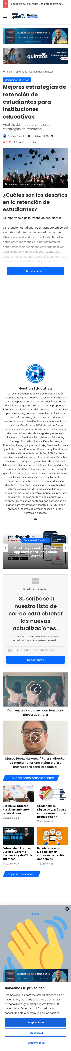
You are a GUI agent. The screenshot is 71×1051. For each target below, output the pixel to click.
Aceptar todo (35, 1022)
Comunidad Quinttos (41, 71)
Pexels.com (36, 184)
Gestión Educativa (17, 136)
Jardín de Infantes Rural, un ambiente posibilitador (16, 809)
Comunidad (20, 71)
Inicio (8, 71)
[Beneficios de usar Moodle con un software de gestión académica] (52, 836)
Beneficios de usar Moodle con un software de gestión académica (51, 853)
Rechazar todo (36, 1042)
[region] (35, 1016)
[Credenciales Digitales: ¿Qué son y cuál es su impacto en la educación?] (52, 793)
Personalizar (35, 1032)
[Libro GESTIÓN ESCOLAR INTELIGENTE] (35, 35)
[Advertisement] (35, 321)
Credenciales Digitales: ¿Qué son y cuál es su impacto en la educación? (52, 811)
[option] (35, 548)
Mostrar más (34, 271)
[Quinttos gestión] (35, 55)
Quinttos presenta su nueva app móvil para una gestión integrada (35, 552)
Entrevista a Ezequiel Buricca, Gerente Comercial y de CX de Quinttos (17, 853)
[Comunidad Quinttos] (24, 15)
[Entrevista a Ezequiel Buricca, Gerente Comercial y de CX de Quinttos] (18, 836)
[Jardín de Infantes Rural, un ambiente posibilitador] (18, 793)
